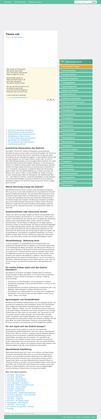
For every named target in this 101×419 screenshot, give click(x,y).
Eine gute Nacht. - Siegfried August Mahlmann (21, 393)
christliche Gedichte (69, 75)
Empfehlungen (86, 417)
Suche (94, 2)
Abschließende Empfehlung (16, 144)
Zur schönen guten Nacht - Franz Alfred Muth (21, 395)
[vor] (53, 100)
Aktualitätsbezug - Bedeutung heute (19, 136)
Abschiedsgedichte (69, 71)
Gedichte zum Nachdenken (71, 98)
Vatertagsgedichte (68, 177)
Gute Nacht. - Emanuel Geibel (16, 387)
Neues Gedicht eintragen (70, 67)
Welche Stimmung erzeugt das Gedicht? (20, 132)
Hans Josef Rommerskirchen (19, 97)
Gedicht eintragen (36, 2)
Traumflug (10, 409)
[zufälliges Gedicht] (50, 100)
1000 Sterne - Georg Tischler (16, 405)
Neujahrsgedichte (68, 138)
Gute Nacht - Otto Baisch (15, 377)
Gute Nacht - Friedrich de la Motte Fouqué (20, 385)
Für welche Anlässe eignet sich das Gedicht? (22, 138)
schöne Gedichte (68, 154)
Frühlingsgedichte (68, 82)
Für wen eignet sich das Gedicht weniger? (21, 142)
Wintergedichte (67, 185)
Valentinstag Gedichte (70, 173)
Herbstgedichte (67, 110)
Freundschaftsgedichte (70, 78)
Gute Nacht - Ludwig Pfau (15, 399)
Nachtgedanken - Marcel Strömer (17, 403)
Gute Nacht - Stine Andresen (16, 375)
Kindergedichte (67, 118)
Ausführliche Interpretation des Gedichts (20, 130)
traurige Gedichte (68, 169)
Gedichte (9, 2)
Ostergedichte (67, 146)
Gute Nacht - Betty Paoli (14, 397)
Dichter (93, 417)
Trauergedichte (67, 165)
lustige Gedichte (68, 130)
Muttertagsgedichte (69, 134)
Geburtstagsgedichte (69, 86)
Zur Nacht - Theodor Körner (16, 391)
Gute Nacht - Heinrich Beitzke (16, 379)
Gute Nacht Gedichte (17, 37)
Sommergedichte (68, 158)
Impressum (78, 417)
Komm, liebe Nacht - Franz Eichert (18, 383)
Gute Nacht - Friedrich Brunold (16, 381)
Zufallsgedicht (21, 2)
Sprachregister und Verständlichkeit (19, 140)
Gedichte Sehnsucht (69, 94)
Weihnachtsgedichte (69, 181)
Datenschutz (70, 417)
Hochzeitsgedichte (68, 114)
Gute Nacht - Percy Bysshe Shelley (18, 401)
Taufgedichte (67, 161)
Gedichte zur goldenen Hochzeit (73, 102)
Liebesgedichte (67, 126)
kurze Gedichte (67, 122)
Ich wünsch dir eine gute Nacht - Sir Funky (20, 407)
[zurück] (48, 100)
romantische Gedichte (70, 150)
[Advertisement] (31, 53)
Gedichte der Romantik (70, 90)
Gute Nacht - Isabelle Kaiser (16, 389)
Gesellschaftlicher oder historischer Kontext (21, 134)
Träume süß (30, 413)
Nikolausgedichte (68, 142)
